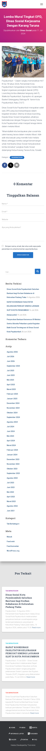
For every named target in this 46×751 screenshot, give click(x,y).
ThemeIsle (31, 745)
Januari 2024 (12, 455)
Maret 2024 (11, 445)
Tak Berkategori (17, 157)
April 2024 (11, 441)
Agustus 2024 (12, 422)
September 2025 (13, 366)
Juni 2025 (11, 375)
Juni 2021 (11, 511)
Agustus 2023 (12, 478)
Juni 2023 (11, 487)
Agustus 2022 (12, 506)
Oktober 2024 (12, 413)
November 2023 (13, 464)
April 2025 (11, 385)
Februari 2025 (12, 394)
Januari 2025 (12, 399)
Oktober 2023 (12, 469)
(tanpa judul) (12, 315)
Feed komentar (13, 546)
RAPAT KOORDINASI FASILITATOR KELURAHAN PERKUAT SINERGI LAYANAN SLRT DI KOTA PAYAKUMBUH (23, 306)
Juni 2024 (11, 431)
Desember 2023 (13, 459)
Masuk (9, 537)
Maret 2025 (11, 389)
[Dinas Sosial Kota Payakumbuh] (5, 4)
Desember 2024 (13, 403)
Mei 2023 (10, 492)
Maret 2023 (11, 501)
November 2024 (13, 408)
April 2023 (11, 497)
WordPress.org (13, 551)
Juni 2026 (11, 361)
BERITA (34, 727)
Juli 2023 (10, 483)
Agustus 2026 (12, 352)
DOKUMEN (34, 734)
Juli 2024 (10, 427)
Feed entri (11, 541)
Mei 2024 (10, 436)
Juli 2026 (10, 356)
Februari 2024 (12, 450)
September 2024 (13, 417)
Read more (36, 627)
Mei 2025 (10, 380)
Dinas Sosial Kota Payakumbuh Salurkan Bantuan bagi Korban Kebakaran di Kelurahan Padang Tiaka (23, 293)
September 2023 (13, 473)
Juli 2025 (10, 371)
